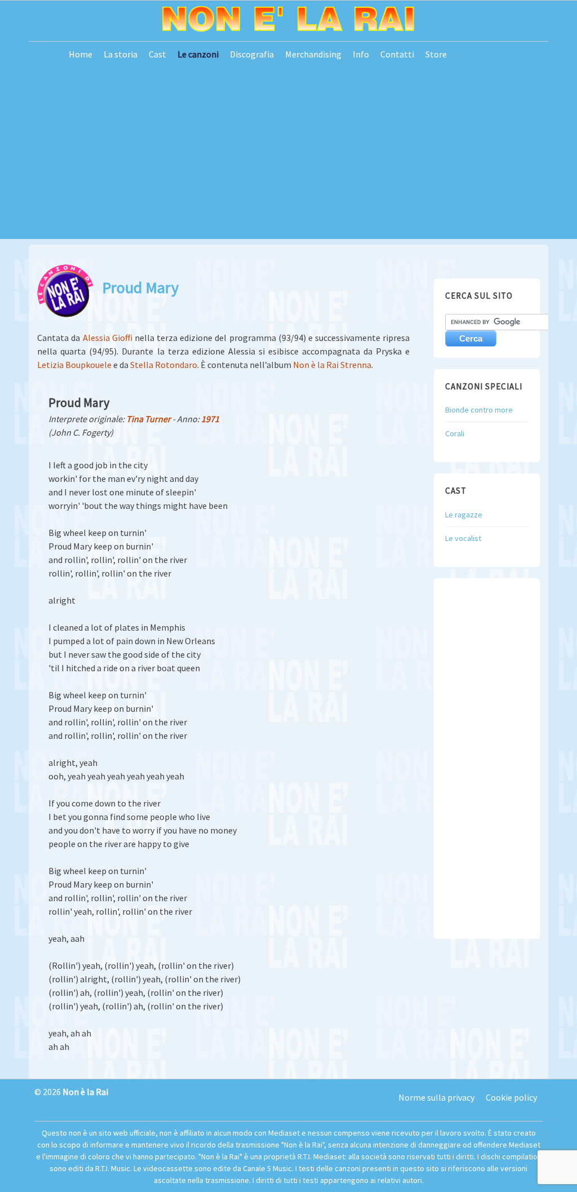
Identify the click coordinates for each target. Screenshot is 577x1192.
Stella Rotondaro (163, 364)
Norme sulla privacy (436, 1097)
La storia (120, 54)
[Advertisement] (288, 160)
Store (436, 54)
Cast (157, 54)
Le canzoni (198, 54)
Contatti (397, 54)
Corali (454, 433)
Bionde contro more (479, 410)
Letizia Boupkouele (74, 364)
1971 (210, 418)
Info (361, 54)
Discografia (252, 54)
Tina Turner (148, 418)
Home (80, 54)
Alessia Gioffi (107, 337)
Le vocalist (463, 538)
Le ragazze (463, 514)
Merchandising (313, 54)
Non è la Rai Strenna (332, 364)
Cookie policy (511, 1097)
